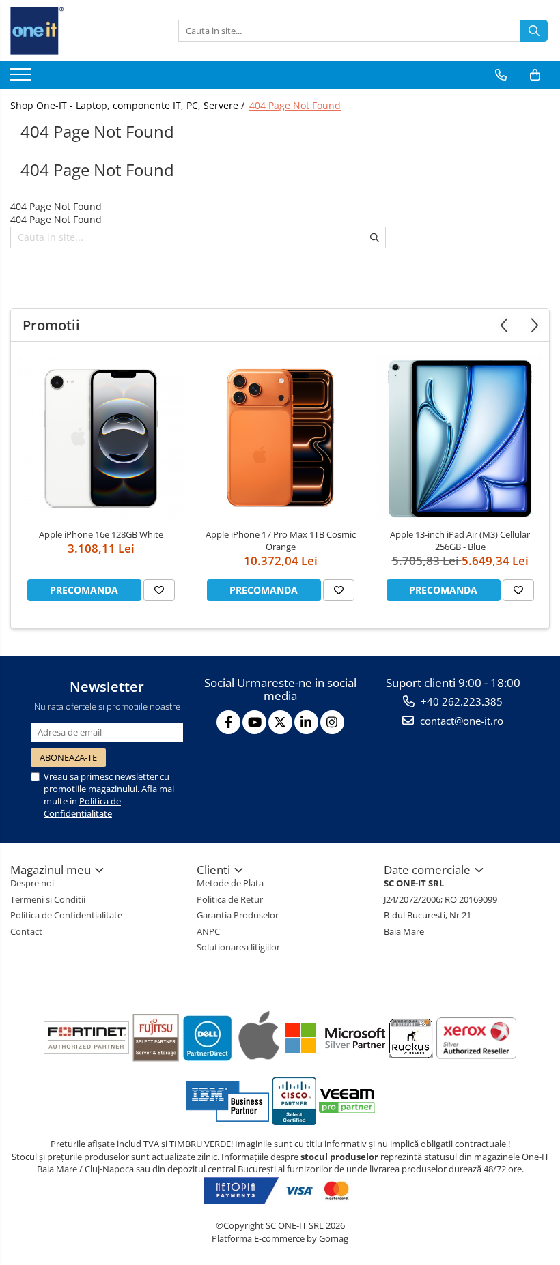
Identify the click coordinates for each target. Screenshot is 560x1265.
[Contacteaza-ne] (501, 75)
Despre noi (32, 883)
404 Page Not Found (295, 105)
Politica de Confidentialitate (82, 807)
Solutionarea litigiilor (238, 947)
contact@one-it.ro (460, 720)
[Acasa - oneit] (78, 31)
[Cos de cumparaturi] (535, 75)
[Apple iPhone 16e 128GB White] (101, 438)
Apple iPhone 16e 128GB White (101, 534)
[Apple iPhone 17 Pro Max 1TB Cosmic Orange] (280, 438)
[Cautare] (534, 31)
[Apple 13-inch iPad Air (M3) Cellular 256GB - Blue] (460, 438)
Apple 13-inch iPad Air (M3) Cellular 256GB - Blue (460, 540)
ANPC (208, 931)
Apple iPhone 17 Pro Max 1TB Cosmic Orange (281, 540)
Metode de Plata (230, 883)
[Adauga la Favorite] (159, 590)
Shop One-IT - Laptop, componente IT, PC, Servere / (128, 105)
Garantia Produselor (238, 915)
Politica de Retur (230, 899)
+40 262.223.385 (460, 701)
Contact (26, 931)
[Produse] (22, 78)
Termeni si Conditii (47, 899)
